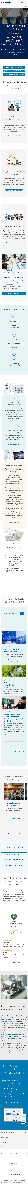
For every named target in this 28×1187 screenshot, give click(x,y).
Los (22, 613)
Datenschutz (14, 1167)
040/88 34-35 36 (15, 1174)
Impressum (14, 1163)
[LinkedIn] (6, 1153)
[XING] (1, 1153)
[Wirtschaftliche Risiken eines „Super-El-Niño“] (14, 671)
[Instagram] (21, 1153)
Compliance (14, 1171)
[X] (11, 1153)
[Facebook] (26, 1153)
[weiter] (23, 751)
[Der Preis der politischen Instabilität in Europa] (14, 637)
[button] (18, 3)
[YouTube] (16, 1153)
